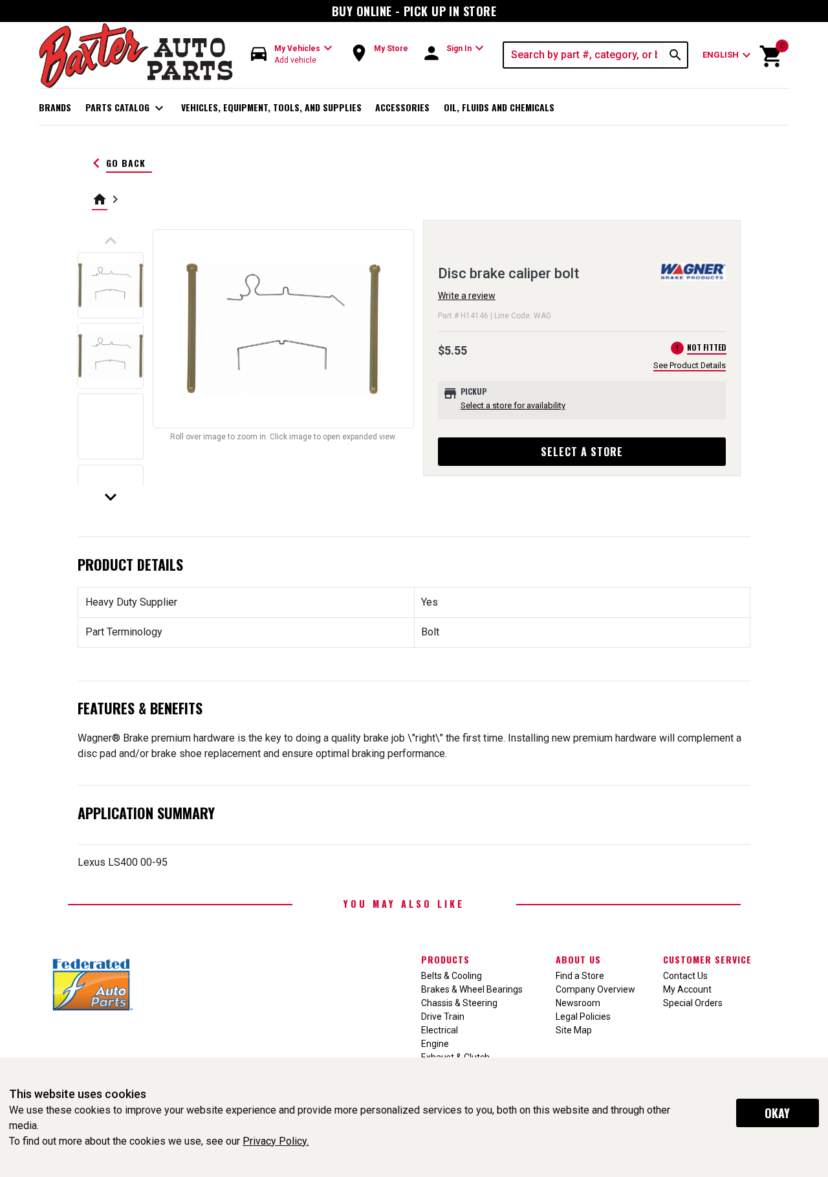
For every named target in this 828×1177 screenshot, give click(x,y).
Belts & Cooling (451, 976)
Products (445, 959)
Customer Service (707, 959)
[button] (292, 55)
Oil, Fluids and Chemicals (499, 107)
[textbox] (584, 55)
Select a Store (582, 451)
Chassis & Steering (459, 1003)
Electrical (439, 1030)
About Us (578, 959)
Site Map (574, 1030)
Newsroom (578, 1003)
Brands (55, 107)
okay (777, 1113)
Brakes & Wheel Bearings (472, 989)
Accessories (402, 107)
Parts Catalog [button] (126, 108)
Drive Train (442, 1016)
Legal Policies (583, 1016)
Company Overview (595, 989)
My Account (687, 989)
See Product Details (689, 365)
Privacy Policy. (276, 1141)
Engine (435, 1044)
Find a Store (580, 976)
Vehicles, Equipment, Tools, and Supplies (271, 107)
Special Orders (693, 1003)
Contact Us (685, 976)
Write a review (467, 296)
